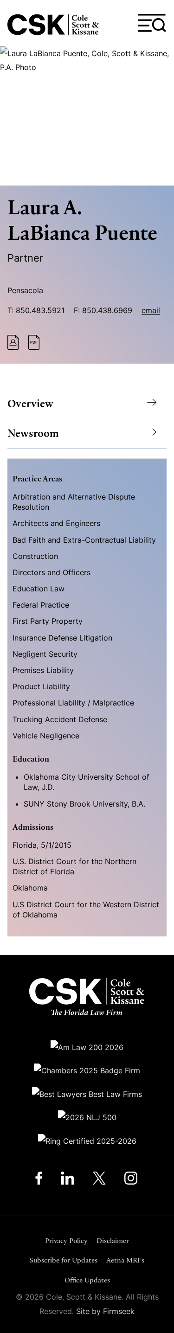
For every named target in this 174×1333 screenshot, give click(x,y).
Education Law (38, 588)
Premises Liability (43, 670)
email (151, 310)
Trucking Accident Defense (60, 719)
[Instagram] (131, 1180)
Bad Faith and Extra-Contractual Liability (84, 540)
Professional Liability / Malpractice (73, 702)
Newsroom (33, 433)
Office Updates (87, 1279)
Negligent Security (45, 654)
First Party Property (48, 621)
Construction (35, 556)
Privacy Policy (66, 1240)
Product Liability (41, 686)
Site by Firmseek (105, 1311)
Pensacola (25, 290)
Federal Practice (41, 604)
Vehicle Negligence (46, 735)
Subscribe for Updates (63, 1260)
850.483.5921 (40, 310)
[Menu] (152, 23)
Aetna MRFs (125, 1260)
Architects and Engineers (56, 523)
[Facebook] (38, 1180)
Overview (30, 403)
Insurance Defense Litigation (62, 637)
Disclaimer (113, 1240)
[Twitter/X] (99, 1180)
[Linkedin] (67, 1180)
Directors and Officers (51, 572)
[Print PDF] (34, 347)
